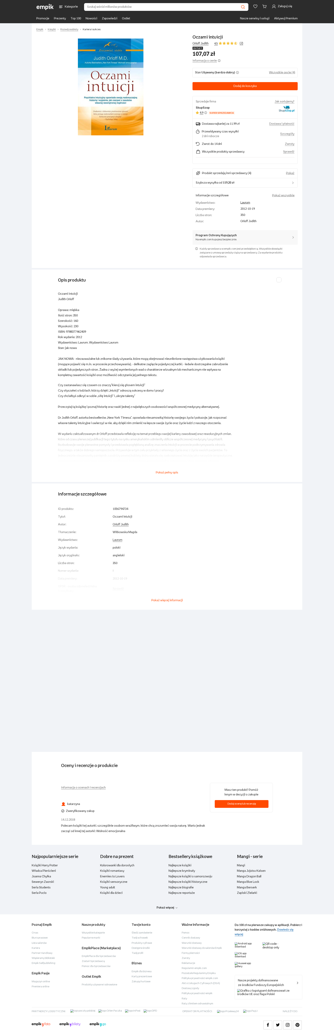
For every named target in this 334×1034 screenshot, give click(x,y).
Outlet (126, 18)
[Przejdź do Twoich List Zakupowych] (255, 6)
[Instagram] (287, 1025)
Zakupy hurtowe (141, 981)
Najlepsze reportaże (182, 892)
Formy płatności (191, 953)
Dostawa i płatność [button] (281, 123)
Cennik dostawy (191, 938)
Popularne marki (91, 938)
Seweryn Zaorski (43, 881)
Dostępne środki (141, 948)
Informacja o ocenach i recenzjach (83, 787)
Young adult (107, 887)
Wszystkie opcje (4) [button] (282, 72)
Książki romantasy (112, 870)
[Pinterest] (297, 1025)
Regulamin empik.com (194, 968)
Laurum (245, 202)
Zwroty (186, 958)
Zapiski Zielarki (247, 892)
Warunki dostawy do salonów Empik (202, 948)
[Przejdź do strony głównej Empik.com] (45, 7)
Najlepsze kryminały (182, 870)
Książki (52, 29)
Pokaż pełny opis (167, 472)
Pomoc (186, 933)
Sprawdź (288, 151)
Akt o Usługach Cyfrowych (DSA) (201, 983)
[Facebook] (267, 1025)
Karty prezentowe (142, 976)
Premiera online (40, 986)
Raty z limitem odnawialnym (197, 1003)
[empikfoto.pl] (41, 1025)
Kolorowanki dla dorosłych (117, 865)
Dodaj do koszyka (245, 86)
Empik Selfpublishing (43, 963)
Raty (184, 998)
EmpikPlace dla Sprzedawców (99, 956)
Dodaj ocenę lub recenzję (241, 804)
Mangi (241, 865)
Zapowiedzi (109, 18)
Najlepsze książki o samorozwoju (190, 876)
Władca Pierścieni (44, 870)
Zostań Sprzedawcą (93, 961)
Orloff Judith (201, 43)
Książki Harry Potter (45, 865)
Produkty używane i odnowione (99, 984)
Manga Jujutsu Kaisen (251, 870)
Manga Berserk (247, 887)
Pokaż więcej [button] (165, 907)
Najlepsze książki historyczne (188, 881)
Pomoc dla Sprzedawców (96, 966)
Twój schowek (140, 938)
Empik (39, 29)
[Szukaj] (243, 7)
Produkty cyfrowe (142, 943)
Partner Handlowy (42, 953)
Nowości (91, 18)
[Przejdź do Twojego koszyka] (265, 6)
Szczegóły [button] (287, 133)
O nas (35, 933)
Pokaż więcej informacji (167, 600)
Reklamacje (188, 963)
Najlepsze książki (180, 865)
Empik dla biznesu (142, 971)
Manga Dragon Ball (249, 876)
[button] (110, 87)
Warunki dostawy (192, 943)
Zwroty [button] (289, 144)
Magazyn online (41, 981)
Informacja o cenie (205, 60)
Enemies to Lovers (112, 876)
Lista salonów (39, 943)
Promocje (42, 18)
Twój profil (137, 953)
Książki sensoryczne (113, 881)
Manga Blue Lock (248, 881)
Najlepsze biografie (181, 887)
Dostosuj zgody (190, 988)
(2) (241, 43)
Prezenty (60, 18)
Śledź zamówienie (142, 933)
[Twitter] (277, 1025)
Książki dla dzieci (111, 892)
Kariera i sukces (92, 29)
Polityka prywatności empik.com (200, 978)
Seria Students (41, 887)
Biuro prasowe (40, 938)
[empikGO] (98, 1025)
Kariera (36, 948)
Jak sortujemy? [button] (284, 101)
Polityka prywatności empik (197, 993)
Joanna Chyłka (41, 876)
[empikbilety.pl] (70, 1025)
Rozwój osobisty (69, 29)
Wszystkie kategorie (93, 933)
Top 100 (76, 18)
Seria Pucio (39, 892)
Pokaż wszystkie (283, 195)
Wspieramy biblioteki (43, 958)
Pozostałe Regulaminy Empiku (199, 973)
